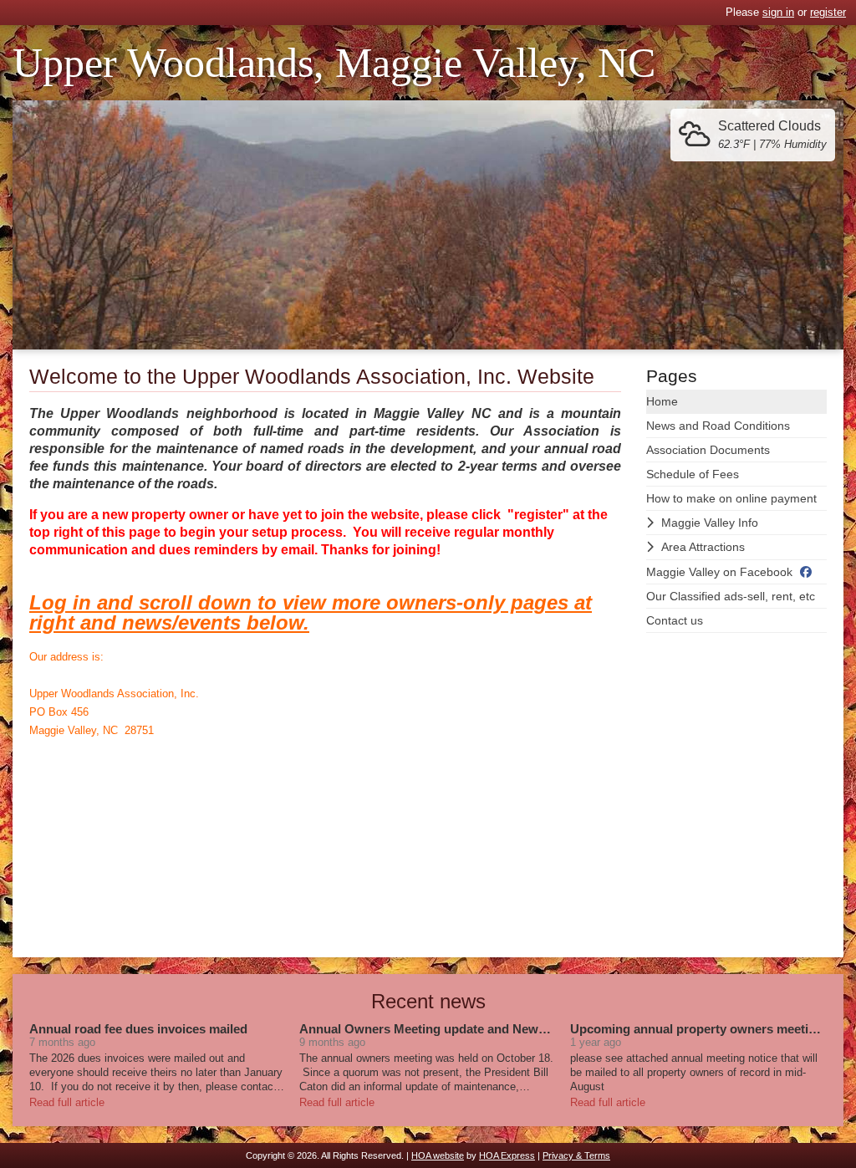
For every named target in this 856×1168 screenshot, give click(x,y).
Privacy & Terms (576, 1155)
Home (662, 401)
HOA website (437, 1155)
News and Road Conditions (718, 425)
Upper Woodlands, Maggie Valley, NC (334, 63)
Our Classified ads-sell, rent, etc (730, 596)
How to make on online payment (731, 498)
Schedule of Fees (692, 474)
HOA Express (507, 1155)
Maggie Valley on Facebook (719, 572)
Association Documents (708, 449)
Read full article (66, 1102)
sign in (778, 12)
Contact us (674, 620)
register (828, 12)
